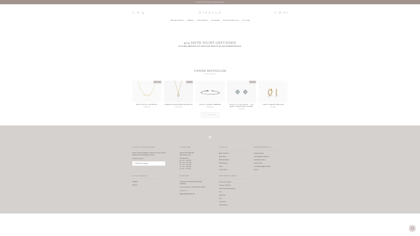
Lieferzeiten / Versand (225, 182)
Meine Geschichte (224, 153)
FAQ (220, 192)
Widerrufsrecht (223, 205)
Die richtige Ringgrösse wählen (262, 166)
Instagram (135, 181)
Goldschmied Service (259, 160)
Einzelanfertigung (231, 20)
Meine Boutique (223, 163)
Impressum (222, 195)
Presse (221, 166)
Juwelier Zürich (258, 163)
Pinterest (134, 185)
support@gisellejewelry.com (187, 193)
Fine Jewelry (202, 20)
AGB (220, 198)
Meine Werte (222, 156)
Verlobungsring (177, 20)
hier (220, 46)
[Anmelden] (163, 163)
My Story (246, 20)
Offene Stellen (223, 169)
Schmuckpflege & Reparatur (261, 156)
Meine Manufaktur (224, 160)
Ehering (190, 20)
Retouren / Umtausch (225, 185)
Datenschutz (222, 201)
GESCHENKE (215, 20)
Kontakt (256, 169)
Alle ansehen (210, 115)
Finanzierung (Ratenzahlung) (227, 188)
